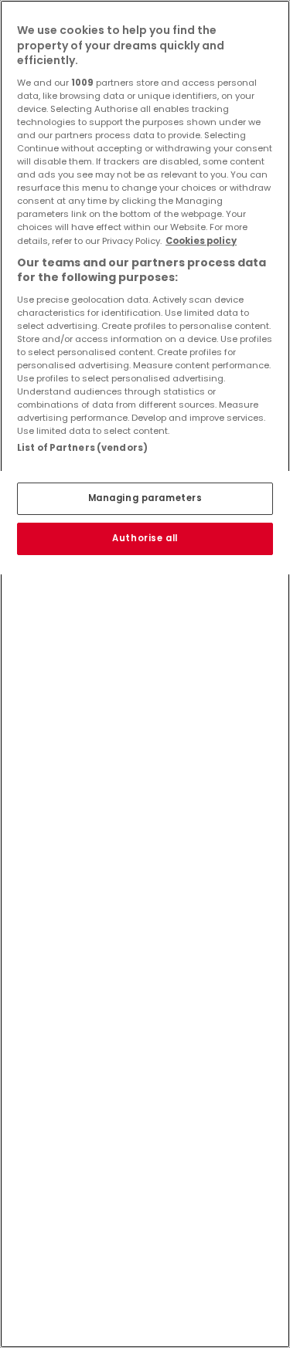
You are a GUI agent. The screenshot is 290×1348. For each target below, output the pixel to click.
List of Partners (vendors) (82, 448)
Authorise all (144, 538)
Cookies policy (201, 241)
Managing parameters (145, 498)
